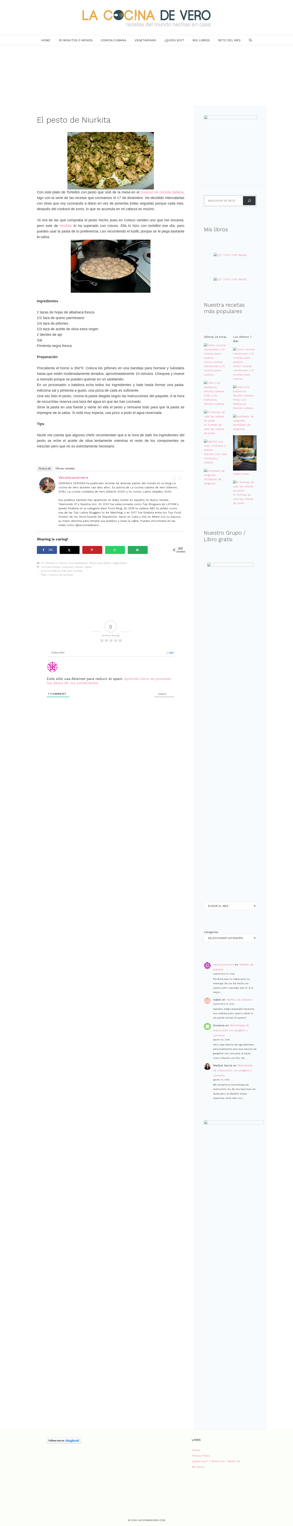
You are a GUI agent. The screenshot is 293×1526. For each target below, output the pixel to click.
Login (170, 652)
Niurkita (66, 226)
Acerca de (45, 468)
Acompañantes (78, 563)
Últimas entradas (65, 468)
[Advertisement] (146, 75)
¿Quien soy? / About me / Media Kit (216, 1461)
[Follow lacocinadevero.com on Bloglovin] (64, 1442)
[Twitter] (179, 478)
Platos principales (100, 563)
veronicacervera (73, 477)
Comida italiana (50, 566)
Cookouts (68, 566)
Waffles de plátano (239, 999)
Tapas (88, 566)
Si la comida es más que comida (61, 570)
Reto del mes (229, 40)
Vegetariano (145, 40)
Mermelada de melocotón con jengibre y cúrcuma (231, 1030)
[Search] (249, 200)
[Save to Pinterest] (92, 550)
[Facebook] (174, 478)
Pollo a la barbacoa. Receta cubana (214, 399)
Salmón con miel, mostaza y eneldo (215, 458)
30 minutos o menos (75, 40)
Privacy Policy (201, 1455)
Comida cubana (113, 40)
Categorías (211, 932)
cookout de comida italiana (162, 192)
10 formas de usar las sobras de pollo (214, 429)
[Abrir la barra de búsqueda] (250, 40)
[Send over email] (138, 550)
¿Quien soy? (174, 40)
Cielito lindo (241, 473)
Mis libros (201, 40)
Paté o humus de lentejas (57, 574)
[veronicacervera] (47, 492)
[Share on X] (70, 550)
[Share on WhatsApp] (115, 550)
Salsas (79, 566)
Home (45, 40)
